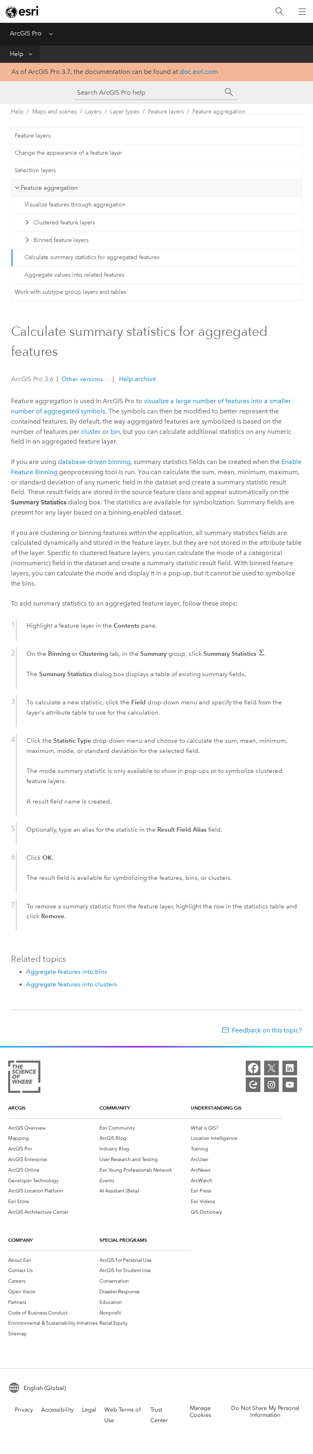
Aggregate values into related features (74, 274)
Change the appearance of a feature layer (68, 152)
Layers (93, 111)
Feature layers (166, 111)
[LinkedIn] (289, 1068)
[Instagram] (271, 1084)
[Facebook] (253, 1068)
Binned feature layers (60, 240)
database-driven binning (94, 462)
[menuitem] (53, 1128)
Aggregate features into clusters (71, 984)
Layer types (124, 111)
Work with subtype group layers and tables (70, 292)
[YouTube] (289, 1084)
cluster (91, 431)
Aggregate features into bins (66, 971)
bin (115, 431)
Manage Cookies (200, 1411)
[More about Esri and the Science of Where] (24, 1078)
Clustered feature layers (64, 222)
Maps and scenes (54, 111)
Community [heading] (114, 1108)
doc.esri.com (199, 71)
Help (17, 54)
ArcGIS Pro (26, 33)
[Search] (279, 11)
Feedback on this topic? (267, 1030)
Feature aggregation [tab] (49, 187)
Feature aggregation (218, 111)
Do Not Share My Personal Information (265, 1411)
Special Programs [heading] (123, 1240)
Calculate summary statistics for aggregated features (91, 257)
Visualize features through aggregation (75, 204)
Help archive (136, 379)
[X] (271, 1068)
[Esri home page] (23, 11)
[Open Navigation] (302, 11)
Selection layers (35, 170)
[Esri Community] (253, 1084)
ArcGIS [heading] (17, 1108)
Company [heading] (20, 1240)
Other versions (82, 379)
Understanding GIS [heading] (216, 1108)
